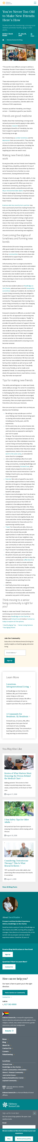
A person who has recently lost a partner (15, 205)
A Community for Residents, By (17, 715)
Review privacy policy (24, 1139)
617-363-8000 (10, 1004)
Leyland (9, 1081)
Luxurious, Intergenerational (17, 685)
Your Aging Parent (9, 627)
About (6, 1045)
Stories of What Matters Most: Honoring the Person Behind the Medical (18, 776)
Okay (8, 1139)
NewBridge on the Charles (20, 616)
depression (6, 140)
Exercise (8, 479)
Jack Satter (9, 1075)
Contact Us (9, 967)
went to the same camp (13, 454)
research (15, 126)
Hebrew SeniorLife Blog (15, 40)
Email (4, 1123)
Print (32, 36)
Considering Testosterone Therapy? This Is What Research (16, 863)
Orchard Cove (24, 466)
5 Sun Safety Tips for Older (16, 821)
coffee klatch (28, 560)
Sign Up (9, 660)
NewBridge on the (11, 1067)
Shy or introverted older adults (12, 191)
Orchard (7, 1064)
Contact (6, 997)
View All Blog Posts (9, 887)
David (7, 35)
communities (13, 254)
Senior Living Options (25, 625)
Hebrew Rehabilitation (13, 1078)
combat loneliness (21, 138)
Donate (8, 1031)
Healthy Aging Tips (9, 625)
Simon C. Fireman (12, 1072)
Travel (8, 527)
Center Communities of (14, 1070)
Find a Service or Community (15, 993)
